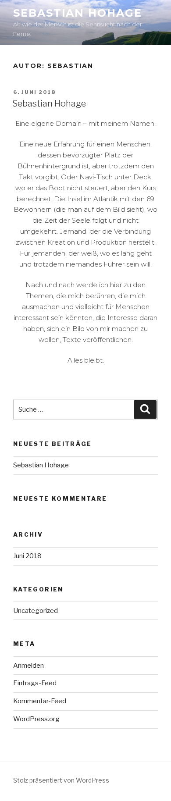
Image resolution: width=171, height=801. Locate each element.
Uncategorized (35, 611)
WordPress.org (36, 719)
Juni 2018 (27, 556)
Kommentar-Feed (39, 701)
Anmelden (28, 665)
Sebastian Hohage (77, 13)
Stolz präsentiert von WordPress (61, 780)
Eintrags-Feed (35, 683)
